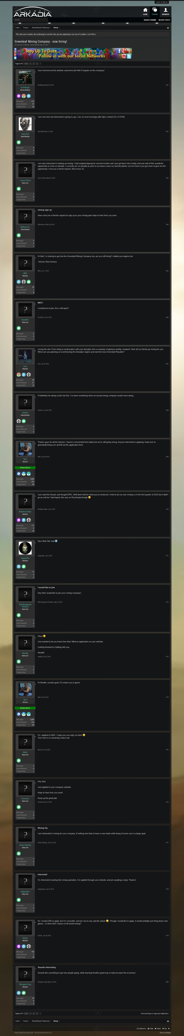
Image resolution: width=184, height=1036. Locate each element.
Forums (155, 14)
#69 (167, 457)
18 (33, 385)
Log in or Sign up (161, 2)
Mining (27, 45)
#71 (167, 556)
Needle (25, 653)
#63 (167, 178)
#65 (167, 271)
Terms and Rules (165, 1033)
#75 (167, 750)
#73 (167, 657)
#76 (167, 802)
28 (33, 107)
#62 (167, 131)
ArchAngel (25, 87)
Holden (25, 413)
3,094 (32, 479)
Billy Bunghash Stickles (25, 605)
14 (33, 572)
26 (33, 998)
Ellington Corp (25, 984)
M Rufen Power (25, 512)
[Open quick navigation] (168, 28)
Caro (25, 366)
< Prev (26, 64)
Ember (25, 938)
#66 (167, 317)
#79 (167, 936)
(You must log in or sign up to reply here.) (155, 1014)
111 (33, 525)
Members (165, 14)
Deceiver (25, 798)
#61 (167, 85)
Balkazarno (25, 227)
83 (33, 484)
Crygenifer (25, 558)
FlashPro (25, 320)
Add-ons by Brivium (33, 1033)
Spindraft (25, 134)
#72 (167, 602)
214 (33, 101)
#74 (167, 697)
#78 (167, 889)
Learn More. (91, 34)
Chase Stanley (25, 845)
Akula (25, 752)
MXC (25, 273)
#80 (167, 982)
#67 (167, 364)
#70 (167, 509)
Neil (38, 45)
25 (33, 287)
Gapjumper (25, 891)
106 (33, 952)
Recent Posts (164, 20)
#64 (167, 224)
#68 (167, 410)
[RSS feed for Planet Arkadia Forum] (169, 1028)
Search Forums (150, 20)
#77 (167, 843)
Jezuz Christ (25, 180)
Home (145, 14)
